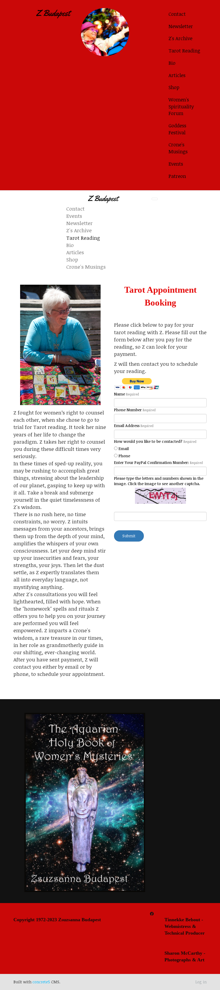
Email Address (127, 425)
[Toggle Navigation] (155, 199)
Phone (124, 455)
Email (124, 448)
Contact (177, 14)
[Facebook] (152, 913)
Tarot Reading (184, 50)
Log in (201, 981)
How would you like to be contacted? (148, 441)
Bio (171, 63)
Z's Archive (180, 38)
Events (175, 164)
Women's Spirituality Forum (181, 106)
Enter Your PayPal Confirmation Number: (151, 462)
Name (119, 394)
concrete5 (41, 981)
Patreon (177, 176)
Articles (176, 75)
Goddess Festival (177, 129)
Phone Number (128, 409)
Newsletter (180, 26)
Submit (128, 535)
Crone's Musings (178, 148)
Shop (173, 87)
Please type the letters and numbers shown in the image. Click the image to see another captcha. (158, 481)
